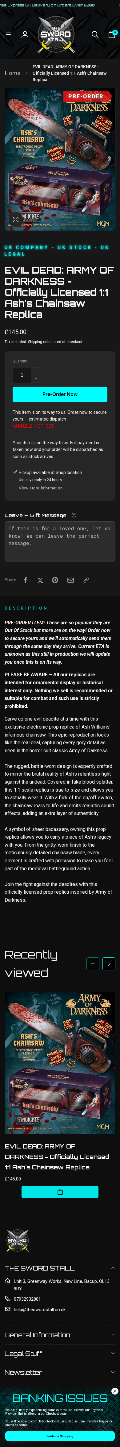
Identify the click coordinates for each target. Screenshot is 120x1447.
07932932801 (27, 1299)
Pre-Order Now (60, 394)
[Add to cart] (60, 1192)
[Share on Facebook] (25, 580)
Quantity (20, 361)
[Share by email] (70, 580)
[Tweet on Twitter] (40, 580)
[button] (8, 34)
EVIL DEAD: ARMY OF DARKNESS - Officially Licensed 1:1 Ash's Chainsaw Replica (57, 1157)
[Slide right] (108, 158)
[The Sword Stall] (18, 1252)
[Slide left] (11, 158)
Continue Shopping (60, 1436)
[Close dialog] (114, 1391)
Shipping (35, 342)
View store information (40, 488)
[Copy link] (86, 580)
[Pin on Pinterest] (55, 580)
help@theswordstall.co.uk (40, 1309)
